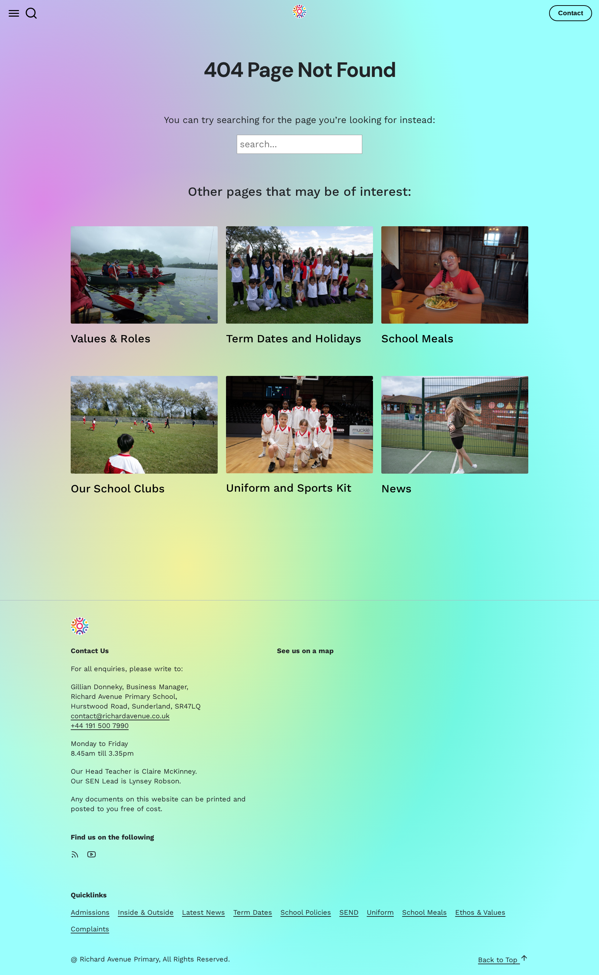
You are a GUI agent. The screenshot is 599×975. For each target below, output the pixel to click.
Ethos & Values (480, 912)
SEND (348, 912)
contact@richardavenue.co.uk (120, 716)
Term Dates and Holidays (293, 338)
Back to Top (499, 960)
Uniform (380, 912)
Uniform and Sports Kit (288, 487)
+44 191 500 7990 (100, 725)
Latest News (203, 912)
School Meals (417, 338)
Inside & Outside (146, 912)
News (396, 488)
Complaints (90, 929)
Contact (570, 13)
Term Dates (252, 912)
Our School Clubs (118, 488)
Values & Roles (110, 338)
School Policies (305, 912)
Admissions (90, 912)
